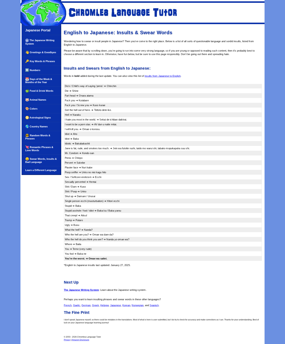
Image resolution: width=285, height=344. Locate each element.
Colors (31, 108)
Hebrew (104, 305)
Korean (126, 305)
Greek (95, 305)
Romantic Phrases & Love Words (39, 148)
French (68, 305)
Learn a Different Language (41, 170)
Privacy (67, 340)
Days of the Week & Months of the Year (38, 80)
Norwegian (137, 305)
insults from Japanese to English (163, 76)
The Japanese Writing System (39, 41)
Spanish (154, 305)
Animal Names (35, 99)
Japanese (115, 305)
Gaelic (76, 305)
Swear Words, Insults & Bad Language (41, 160)
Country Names (36, 126)
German (86, 305)
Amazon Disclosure (80, 340)
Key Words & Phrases (40, 61)
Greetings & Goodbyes (40, 52)
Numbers (32, 70)
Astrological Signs (38, 117)
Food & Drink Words (39, 91)
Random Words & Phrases (37, 137)
